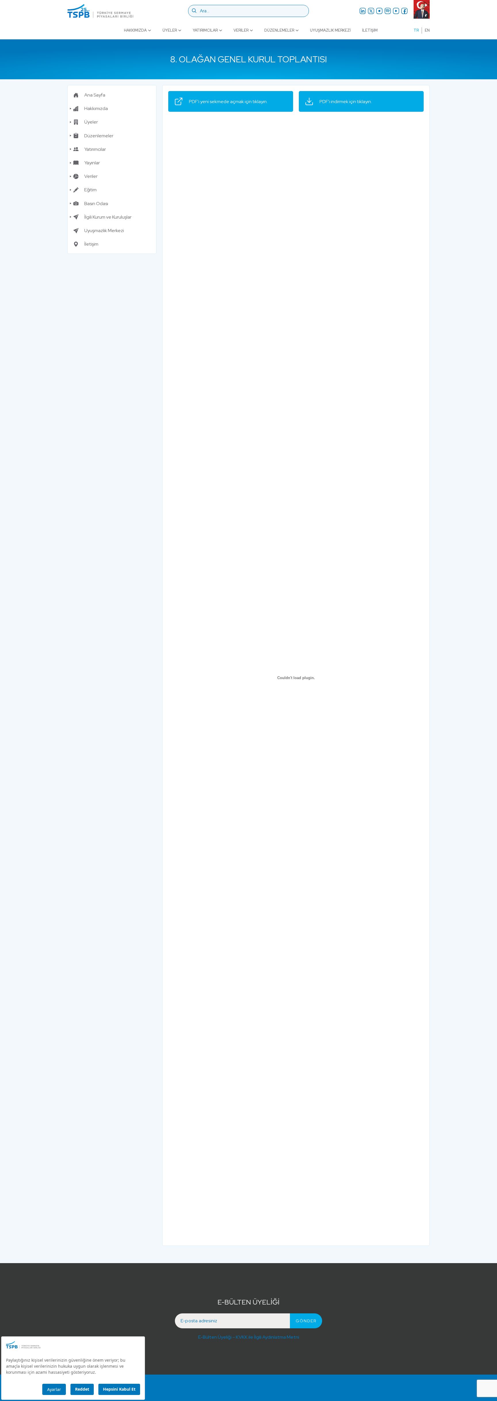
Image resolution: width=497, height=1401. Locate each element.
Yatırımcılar (205, 30)
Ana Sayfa (94, 95)
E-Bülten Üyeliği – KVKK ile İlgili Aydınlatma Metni (248, 1337)
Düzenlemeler (279, 30)
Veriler (241, 30)
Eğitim (90, 190)
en (427, 30)
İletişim (370, 30)
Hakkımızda (135, 30)
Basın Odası (96, 204)
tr (416, 30)
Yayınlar (92, 163)
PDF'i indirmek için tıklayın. (346, 102)
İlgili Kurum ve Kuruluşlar (107, 217)
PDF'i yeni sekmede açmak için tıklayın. (228, 102)
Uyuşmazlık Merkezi (330, 30)
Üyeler (170, 30)
